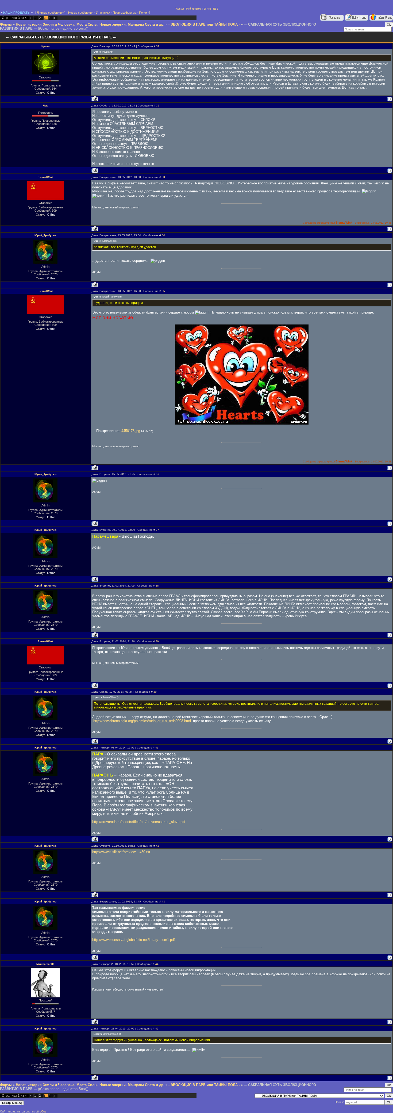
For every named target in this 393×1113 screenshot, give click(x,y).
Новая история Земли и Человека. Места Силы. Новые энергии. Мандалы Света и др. (90, 24)
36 (157, 474)
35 (163, 291)
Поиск (143, 12)
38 (157, 585)
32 (157, 105)
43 (163, 901)
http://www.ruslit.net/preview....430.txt (121, 852)
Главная (179, 8)
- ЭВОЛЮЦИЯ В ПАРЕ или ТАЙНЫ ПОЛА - (204, 24)
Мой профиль (194, 8)
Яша (45, 105)
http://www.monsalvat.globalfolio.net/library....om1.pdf (133, 940)
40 (155, 691)
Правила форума (124, 12)
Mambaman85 (45, 964)
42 (157, 845)
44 (157, 964)
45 (157, 1028)
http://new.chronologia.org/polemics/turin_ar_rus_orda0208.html (142, 721)
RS (215, 8)
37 (157, 529)
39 (157, 641)
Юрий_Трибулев (45, 235)
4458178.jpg (130, 431)
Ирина (45, 46)
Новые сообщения (80, 12)
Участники (103, 12)
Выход (207, 8)
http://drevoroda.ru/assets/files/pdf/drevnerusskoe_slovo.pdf (138, 822)
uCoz (43, 1111)
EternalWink (45, 177)
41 (157, 747)
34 (163, 235)
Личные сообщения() (51, 12)
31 (157, 46)
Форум (6, 24)
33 (163, 177)
